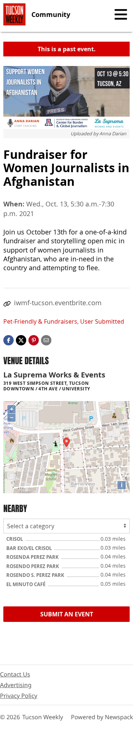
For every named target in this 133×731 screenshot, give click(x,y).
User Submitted (102, 321)
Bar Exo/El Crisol (29, 548)
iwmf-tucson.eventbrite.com (58, 302)
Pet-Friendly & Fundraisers (40, 321)
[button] (33, 339)
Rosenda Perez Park (33, 557)
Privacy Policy (18, 696)
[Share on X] (21, 339)
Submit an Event (66, 614)
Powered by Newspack (102, 717)
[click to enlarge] (66, 97)
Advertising (15, 685)
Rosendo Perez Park (33, 566)
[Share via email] (46, 339)
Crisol (15, 539)
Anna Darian (112, 133)
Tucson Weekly (42, 717)
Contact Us (15, 674)
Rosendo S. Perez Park (35, 575)
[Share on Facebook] (8, 339)
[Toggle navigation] (121, 14)
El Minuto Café (26, 584)
